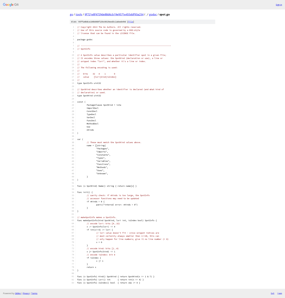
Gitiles (18, 293)
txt (272, 293)
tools (79, 14)
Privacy (26, 293)
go (71, 14)
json (279, 293)
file (130, 21)
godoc (153, 14)
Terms (34, 293)
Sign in (279, 4)
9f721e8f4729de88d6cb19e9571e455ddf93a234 (114, 14)
